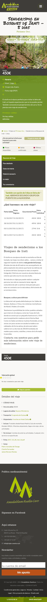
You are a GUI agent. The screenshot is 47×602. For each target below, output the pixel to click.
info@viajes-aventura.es (12, 543)
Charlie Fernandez (8, 449)
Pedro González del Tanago (11, 446)
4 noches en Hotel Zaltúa (21, 419)
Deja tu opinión (24, 390)
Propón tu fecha (33, 138)
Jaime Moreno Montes (9, 452)
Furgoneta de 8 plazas (19, 415)
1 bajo (12, 83)
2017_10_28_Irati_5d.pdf (16, 440)
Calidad (35, 590)
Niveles (29, 590)
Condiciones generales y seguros (15, 590)
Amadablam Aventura (28, 582)
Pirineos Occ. (23, 31)
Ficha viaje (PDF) (11, 91)
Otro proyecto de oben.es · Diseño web (26, 593)
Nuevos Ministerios (22, 411)
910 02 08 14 (12, 599)
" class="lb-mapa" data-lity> (25, 39)
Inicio (5, 131)
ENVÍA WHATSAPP (35, 599)
